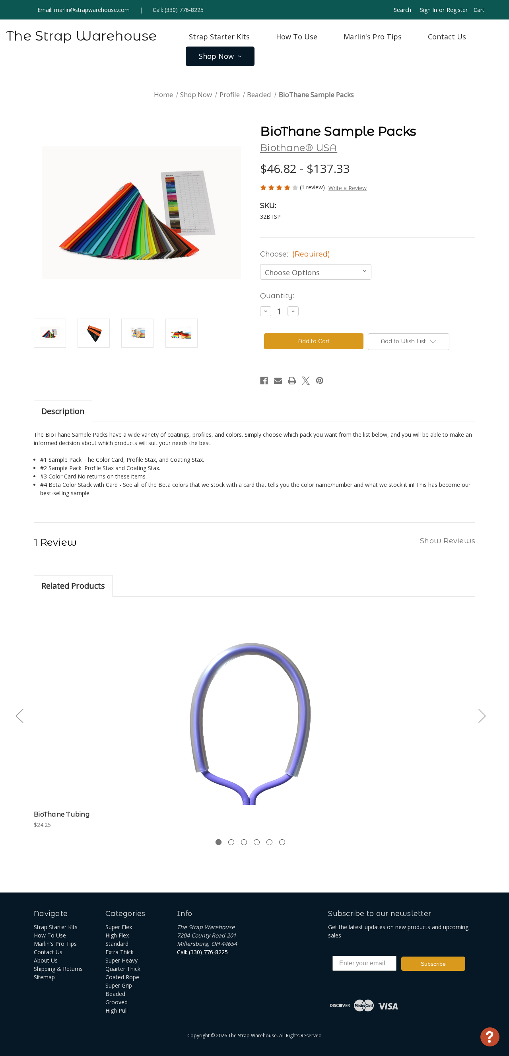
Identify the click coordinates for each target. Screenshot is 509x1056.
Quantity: (277, 296)
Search (402, 10)
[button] (409, 341)
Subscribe (433, 964)
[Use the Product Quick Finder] (489, 1036)
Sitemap (44, 977)
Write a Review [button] (347, 188)
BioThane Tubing (62, 814)
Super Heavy (121, 960)
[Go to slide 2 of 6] (231, 842)
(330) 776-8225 (184, 10)
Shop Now (216, 56)
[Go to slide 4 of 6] (257, 842)
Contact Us (447, 36)
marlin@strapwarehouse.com (92, 10)
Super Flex (118, 927)
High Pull (116, 1010)
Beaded (115, 994)
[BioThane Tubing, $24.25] (250, 705)
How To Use (296, 36)
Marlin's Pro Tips (373, 36)
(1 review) (313, 187)
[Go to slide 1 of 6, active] (218, 842)
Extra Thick (119, 952)
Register (457, 10)
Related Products (73, 585)
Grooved (116, 1002)
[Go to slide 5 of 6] (269, 842)
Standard (116, 943)
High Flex (117, 935)
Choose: (295, 254)
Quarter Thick (122, 968)
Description (63, 411)
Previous (19, 716)
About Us (46, 960)
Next (482, 716)
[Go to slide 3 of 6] (244, 842)
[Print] (292, 380)
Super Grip (118, 985)
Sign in (428, 10)
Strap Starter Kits (219, 36)
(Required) (311, 254)
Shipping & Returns (58, 968)
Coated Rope (122, 977)
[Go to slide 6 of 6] (282, 842)
